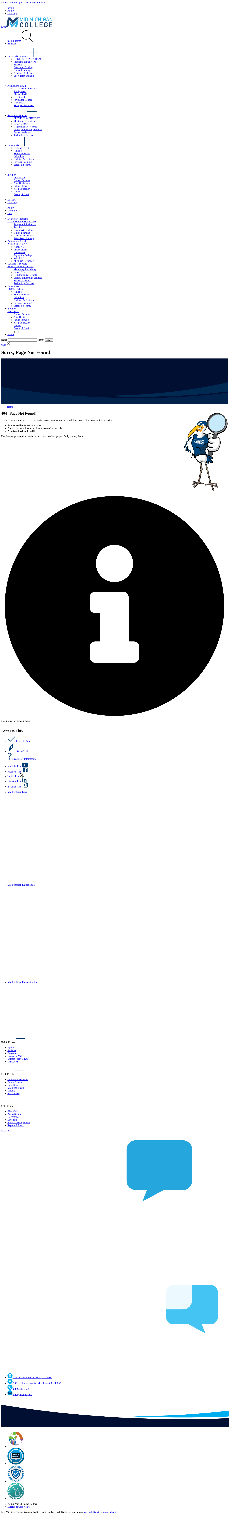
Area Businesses (22, 183)
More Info (12, 210)
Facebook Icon (15, 771)
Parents (17, 191)
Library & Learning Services (28, 129)
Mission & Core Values (18, 1506)
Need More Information (24, 759)
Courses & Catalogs (23, 67)
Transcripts (12, 1061)
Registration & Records (25, 126)
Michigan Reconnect (24, 105)
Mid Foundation (22, 153)
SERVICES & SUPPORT (27, 118)
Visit (9, 213)
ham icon (12, 43)
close (4, 344)
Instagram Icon (15, 786)
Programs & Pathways (25, 61)
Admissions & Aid (16, 85)
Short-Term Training (24, 75)
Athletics (18, 150)
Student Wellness (22, 132)
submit (41, 340)
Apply (10, 10)
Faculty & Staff (21, 194)
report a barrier (110, 1512)
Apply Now (20, 91)
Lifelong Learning (23, 162)
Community (13, 145)
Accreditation (14, 1114)
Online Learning (22, 70)
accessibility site (92, 1512)
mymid (10, 8)
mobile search (14, 40)
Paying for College (23, 99)
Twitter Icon (13, 776)
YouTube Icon (14, 766)
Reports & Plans (15, 1125)
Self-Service (13, 1093)
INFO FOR (19, 177)
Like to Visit (22, 751)
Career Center (20, 124)
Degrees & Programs (18, 56)
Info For (11, 174)
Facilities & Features (24, 159)
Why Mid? (19, 102)
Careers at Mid (14, 1056)
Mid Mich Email (15, 1088)
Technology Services (24, 135)
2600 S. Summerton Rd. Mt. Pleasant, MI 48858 (37, 1383)
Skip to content (23, 2)
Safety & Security (22, 164)
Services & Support (17, 115)
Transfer (18, 64)
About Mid (12, 1111)
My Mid (11, 199)
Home (10, 406)
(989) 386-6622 (21, 1389)
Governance (13, 1117)
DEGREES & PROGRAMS (28, 59)
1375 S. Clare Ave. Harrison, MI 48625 (32, 1377)
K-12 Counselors (22, 188)
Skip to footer (38, 2)
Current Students (22, 180)
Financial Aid (20, 94)
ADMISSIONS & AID (25, 88)
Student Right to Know (18, 1058)
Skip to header (8, 2)
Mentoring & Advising (25, 121)
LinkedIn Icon (14, 781)
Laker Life (19, 156)
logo (3, 26)
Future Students (21, 186)
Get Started (19, 97)
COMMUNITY (22, 148)
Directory (12, 13)
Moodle (11, 1090)
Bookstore (12, 1053)
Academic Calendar (23, 73)
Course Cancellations (17, 1079)
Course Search (14, 1082)
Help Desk (12, 1085)
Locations (12, 1119)
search (10, 334)
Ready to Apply (24, 741)
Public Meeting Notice (18, 1122)
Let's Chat (6, 1130)
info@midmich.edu (22, 1394)
